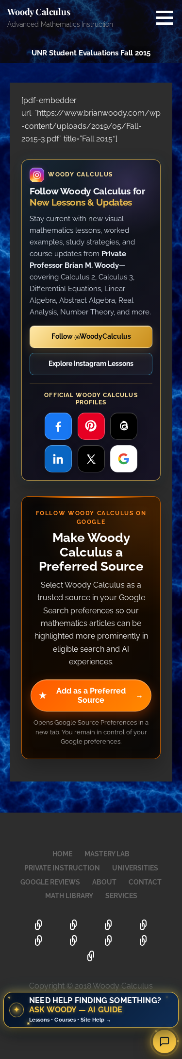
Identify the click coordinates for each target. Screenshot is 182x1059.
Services (121, 896)
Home (62, 854)
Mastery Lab (107, 854)
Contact (145, 882)
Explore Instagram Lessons (91, 363)
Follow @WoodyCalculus (91, 336)
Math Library (69, 896)
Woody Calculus (38, 11)
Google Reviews (50, 882)
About (104, 882)
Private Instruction (62, 868)
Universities (135, 868)
